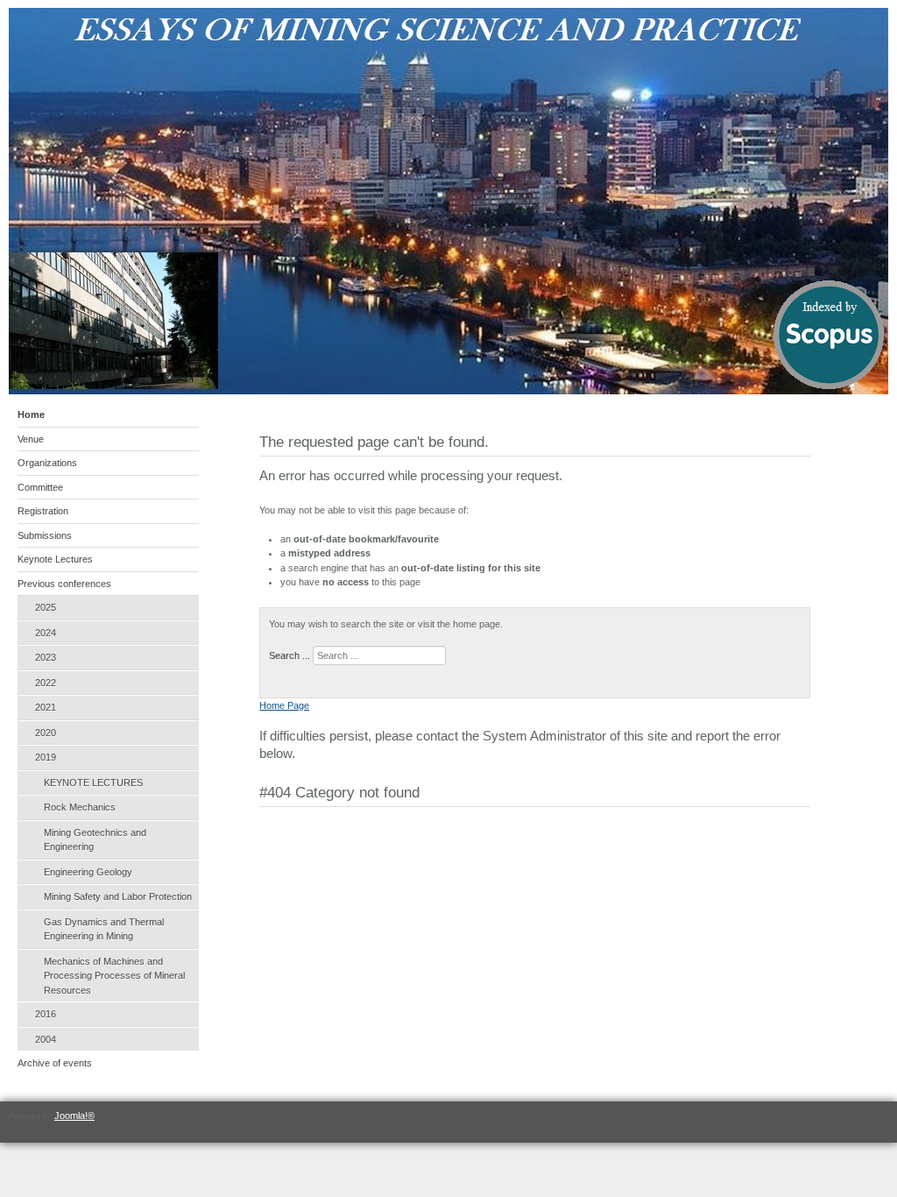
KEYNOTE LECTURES (93, 782)
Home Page (284, 705)
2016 (45, 1014)
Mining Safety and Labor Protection (118, 896)
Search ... (289, 655)
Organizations (47, 462)
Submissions (45, 535)
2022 (45, 682)
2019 (45, 757)
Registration (43, 511)
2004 (45, 1039)
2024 (45, 632)
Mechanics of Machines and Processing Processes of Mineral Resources (114, 975)
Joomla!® (74, 1115)
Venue (31, 439)
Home (31, 414)
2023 (45, 657)
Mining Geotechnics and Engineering (95, 840)
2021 (45, 707)
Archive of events (55, 1063)
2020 (45, 732)
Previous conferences (64, 583)
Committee (40, 487)
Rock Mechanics (80, 807)
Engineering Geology (88, 872)
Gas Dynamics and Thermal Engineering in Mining (104, 929)
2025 (45, 607)
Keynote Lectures (55, 559)
